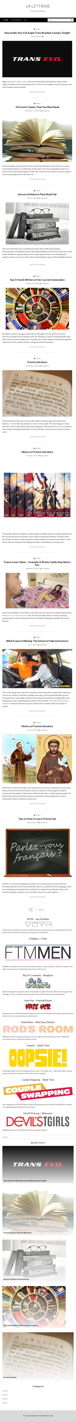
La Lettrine (38, 6)
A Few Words (16, 20)
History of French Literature (37, 451)
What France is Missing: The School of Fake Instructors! (37, 640)
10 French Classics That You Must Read (37, 107)
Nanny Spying (60, 426)
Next (41, 910)
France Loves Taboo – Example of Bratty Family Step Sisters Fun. (37, 563)
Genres (38, 103)
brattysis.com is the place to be (14, 615)
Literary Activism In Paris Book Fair (37, 194)
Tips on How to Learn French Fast (37, 818)
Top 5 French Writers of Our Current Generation (37, 279)
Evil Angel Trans (20, 82)
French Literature (37, 362)
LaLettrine (46, 111)
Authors (38, 276)
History (38, 448)
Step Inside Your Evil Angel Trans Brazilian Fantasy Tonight (37, 32)
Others (38, 29)
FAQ (25, 20)
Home (5, 20)
